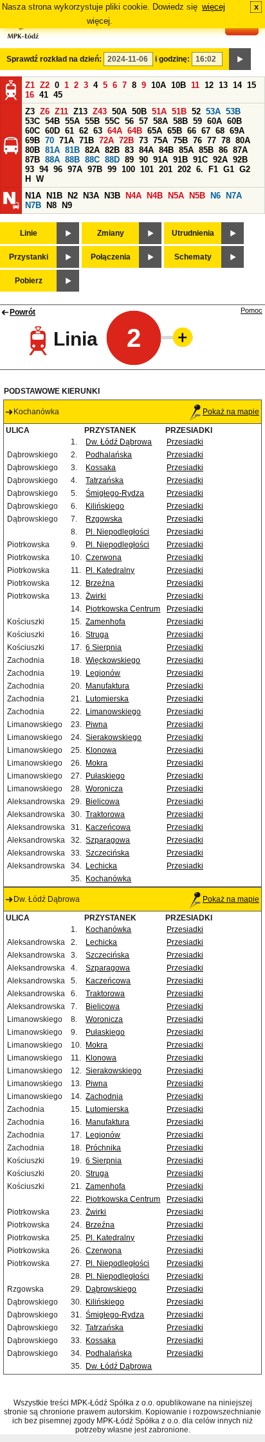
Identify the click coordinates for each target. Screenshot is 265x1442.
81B (72, 150)
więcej (213, 7)
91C (200, 159)
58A (160, 121)
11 (195, 85)
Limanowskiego (113, 711)
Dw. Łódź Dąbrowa (119, 441)
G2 (244, 169)
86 (223, 150)
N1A (33, 195)
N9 (67, 205)
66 (191, 131)
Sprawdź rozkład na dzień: (54, 59)
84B (166, 150)
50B (139, 111)
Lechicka (101, 865)
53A (213, 111)
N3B (112, 195)
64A (114, 131)
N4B (155, 195)
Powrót (22, 312)
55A (72, 121)
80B (32, 150)
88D (112, 159)
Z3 (30, 111)
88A (52, 159)
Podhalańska (109, 454)
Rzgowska (104, 518)
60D (52, 131)
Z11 (61, 111)
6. (199, 169)
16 (29, 95)
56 (129, 121)
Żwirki (96, 596)
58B (180, 121)
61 (69, 131)
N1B (54, 195)
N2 (73, 195)
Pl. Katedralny (110, 570)
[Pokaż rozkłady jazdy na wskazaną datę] (240, 59)
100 (128, 169)
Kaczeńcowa (108, 827)
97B (94, 169)
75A (160, 140)
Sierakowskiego (114, 737)
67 (205, 131)
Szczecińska (107, 852)
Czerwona (104, 557)
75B (180, 140)
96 (57, 169)
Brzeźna (100, 583)
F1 (213, 169)
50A (119, 111)
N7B (33, 205)
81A (52, 150)
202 (184, 169)
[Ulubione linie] (179, 337)
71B (86, 140)
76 (197, 140)
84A (146, 150)
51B (179, 111)
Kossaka (101, 467)
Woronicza (104, 788)
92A (220, 159)
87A (240, 150)
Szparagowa (108, 840)
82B (112, 150)
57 (143, 121)
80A (242, 140)
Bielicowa (103, 801)
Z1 (30, 85)
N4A (133, 195)
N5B (197, 195)
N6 (215, 195)
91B (180, 159)
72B (126, 140)
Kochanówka (108, 878)
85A (186, 150)
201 (165, 169)
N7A (234, 195)
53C (32, 121)
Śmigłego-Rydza (115, 493)
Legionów (103, 673)
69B (32, 140)
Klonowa (101, 750)
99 (111, 169)
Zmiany (110, 233)
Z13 (80, 111)
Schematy (193, 256)
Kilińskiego (105, 506)
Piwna (96, 724)
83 (129, 150)
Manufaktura (107, 685)
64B (134, 131)
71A (66, 140)
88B (72, 159)
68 (219, 131)
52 (196, 111)
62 (83, 131)
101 (147, 169)
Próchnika (103, 1147)
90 (143, 159)
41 (43, 95)
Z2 (45, 85)
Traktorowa (105, 814)
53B (233, 111)
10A (158, 85)
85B (206, 150)
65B (174, 131)
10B (178, 85)
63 (97, 131)
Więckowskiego (113, 660)
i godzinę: (172, 59)
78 (225, 140)
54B (52, 121)
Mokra (96, 763)
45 (57, 95)
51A (159, 111)
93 (29, 169)
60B (234, 121)
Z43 (100, 111)
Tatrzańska (104, 480)
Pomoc (251, 310)
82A (92, 150)
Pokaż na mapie (231, 411)
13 (223, 85)
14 (237, 85)
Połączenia (111, 256)
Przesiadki (185, 441)
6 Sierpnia (104, 647)
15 (251, 85)
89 (129, 159)
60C (32, 131)
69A (237, 131)
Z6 (45, 111)
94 (43, 169)
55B (92, 121)
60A (214, 121)
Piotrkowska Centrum (123, 608)
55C (112, 121)
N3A (91, 195)
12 (209, 85)
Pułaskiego (105, 775)
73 (143, 140)
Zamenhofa (105, 621)
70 (49, 140)
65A (154, 131)
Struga (97, 634)
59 (197, 121)
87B (32, 159)
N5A (176, 195)
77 (211, 140)
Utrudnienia (193, 233)
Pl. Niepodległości (117, 531)
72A (106, 140)
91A (160, 159)
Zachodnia (104, 1096)
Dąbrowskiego (111, 1289)
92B (240, 159)
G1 (228, 169)
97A (75, 169)
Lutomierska (107, 698)
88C (92, 159)
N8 (51, 205)
